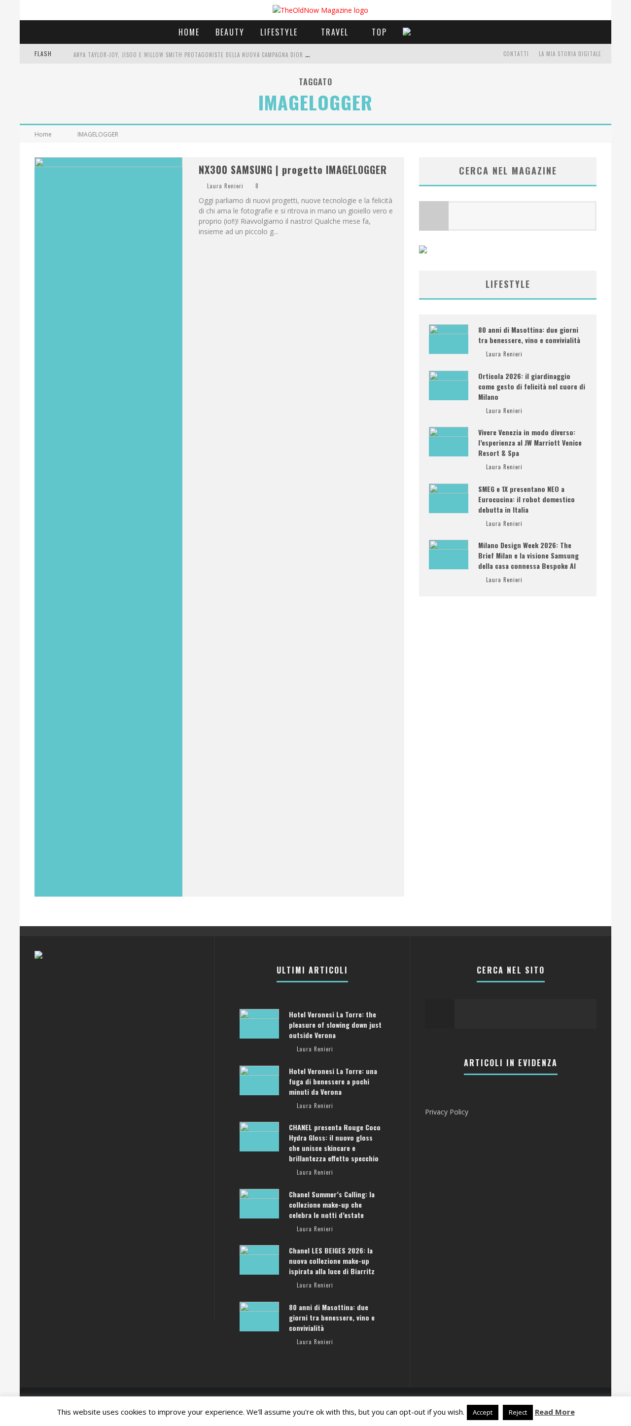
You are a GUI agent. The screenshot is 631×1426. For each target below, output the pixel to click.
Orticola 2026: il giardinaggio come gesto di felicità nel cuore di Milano (531, 386)
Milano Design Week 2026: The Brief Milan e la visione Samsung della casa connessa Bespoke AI (528, 555)
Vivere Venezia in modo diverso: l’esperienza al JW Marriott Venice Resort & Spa (530, 442)
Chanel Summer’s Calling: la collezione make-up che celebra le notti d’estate (332, 1204)
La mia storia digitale (570, 54)
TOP (379, 32)
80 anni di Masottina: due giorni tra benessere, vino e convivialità (529, 334)
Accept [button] (482, 1412)
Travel (335, 32)
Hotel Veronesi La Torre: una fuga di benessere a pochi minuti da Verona (333, 1081)
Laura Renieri (225, 186)
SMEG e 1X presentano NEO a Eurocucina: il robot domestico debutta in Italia (526, 499)
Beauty (230, 32)
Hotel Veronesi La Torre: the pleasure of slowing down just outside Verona (335, 1024)
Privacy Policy (446, 1111)
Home (189, 32)
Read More (555, 1412)
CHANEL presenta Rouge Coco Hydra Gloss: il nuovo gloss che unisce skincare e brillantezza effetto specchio (335, 1142)
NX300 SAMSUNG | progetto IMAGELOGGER (293, 169)
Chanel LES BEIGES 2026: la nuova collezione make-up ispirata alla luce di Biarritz (332, 1260)
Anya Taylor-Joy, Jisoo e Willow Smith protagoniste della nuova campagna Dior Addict (198, 55)
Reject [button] (518, 1412)
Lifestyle (279, 32)
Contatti (516, 54)
